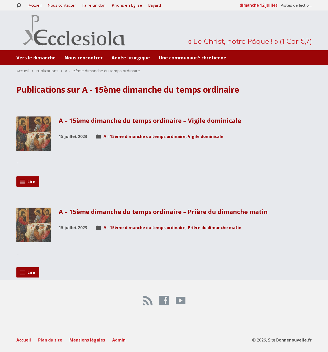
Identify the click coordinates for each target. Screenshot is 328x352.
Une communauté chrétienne (192, 57)
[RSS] (147, 300)
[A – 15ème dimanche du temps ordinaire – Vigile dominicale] (33, 147)
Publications (47, 70)
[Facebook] (164, 300)
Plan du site (50, 340)
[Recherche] (18, 5)
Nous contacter (62, 5)
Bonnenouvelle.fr (294, 340)
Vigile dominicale (205, 136)
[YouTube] (180, 300)
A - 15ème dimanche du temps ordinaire (102, 70)
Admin (119, 340)
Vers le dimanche (36, 57)
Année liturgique (130, 57)
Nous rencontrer (83, 57)
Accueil (35, 5)
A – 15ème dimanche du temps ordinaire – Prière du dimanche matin (163, 211)
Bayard (154, 5)
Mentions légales (87, 340)
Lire (30, 181)
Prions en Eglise (127, 5)
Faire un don (94, 5)
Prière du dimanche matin (214, 227)
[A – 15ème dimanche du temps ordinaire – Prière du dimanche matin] (33, 238)
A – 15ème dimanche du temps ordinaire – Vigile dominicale (150, 120)
